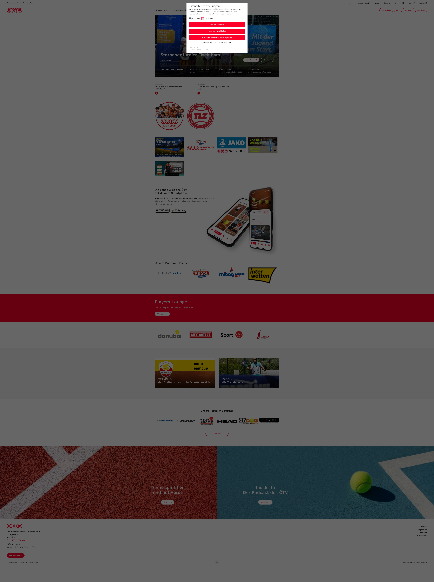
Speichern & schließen (217, 31)
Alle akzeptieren (217, 24)
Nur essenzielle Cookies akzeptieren (217, 37)
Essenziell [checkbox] (196, 18)
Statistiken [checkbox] (209, 18)
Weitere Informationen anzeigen (216, 42)
